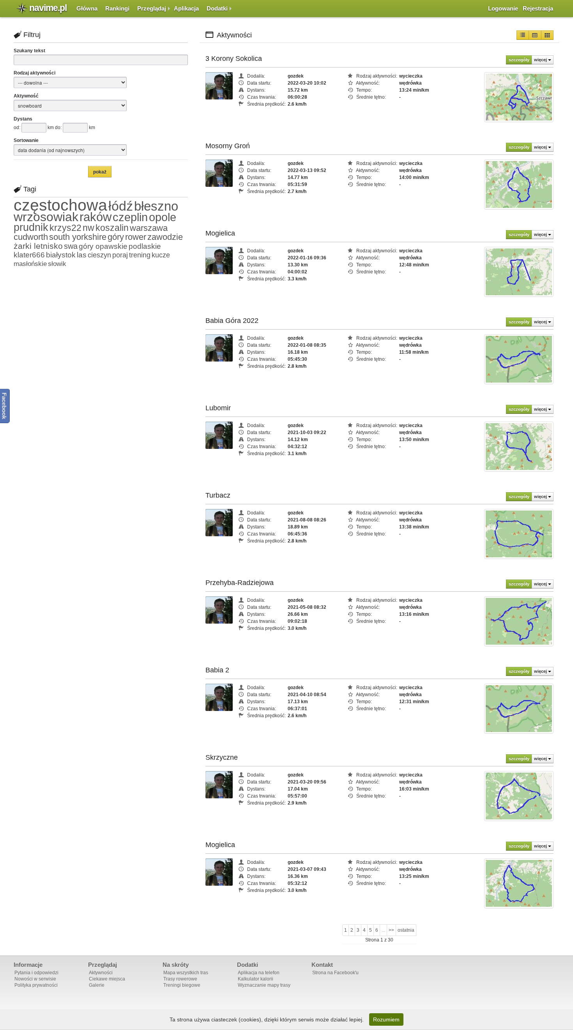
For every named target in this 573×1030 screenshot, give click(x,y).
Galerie (96, 985)
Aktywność (26, 96)
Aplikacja (186, 8)
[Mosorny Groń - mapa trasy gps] (519, 184)
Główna (86, 8)
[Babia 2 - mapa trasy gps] (519, 708)
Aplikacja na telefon (258, 972)
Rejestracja (538, 8)
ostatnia (406, 930)
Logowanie (503, 8)
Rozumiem (386, 1019)
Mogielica (220, 233)
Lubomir (218, 408)
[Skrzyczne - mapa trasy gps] (519, 795)
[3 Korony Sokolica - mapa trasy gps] (519, 96)
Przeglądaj (151, 8)
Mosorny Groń (227, 146)
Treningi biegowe (181, 985)
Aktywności (101, 972)
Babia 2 (217, 670)
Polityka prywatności (36, 985)
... (383, 930)
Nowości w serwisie (35, 979)
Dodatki (217, 8)
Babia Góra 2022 (231, 320)
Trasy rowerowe (180, 979)
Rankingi (117, 8)
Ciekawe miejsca (107, 979)
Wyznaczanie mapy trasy (264, 985)
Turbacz (217, 495)
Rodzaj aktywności (34, 73)
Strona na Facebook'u (335, 972)
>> (391, 930)
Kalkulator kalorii (255, 979)
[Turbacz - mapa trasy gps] (519, 533)
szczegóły (519, 59)
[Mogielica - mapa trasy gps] (519, 271)
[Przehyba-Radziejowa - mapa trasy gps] (519, 621)
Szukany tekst (29, 50)
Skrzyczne (221, 757)
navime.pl (48, 8)
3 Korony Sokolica (233, 58)
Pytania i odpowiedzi (36, 972)
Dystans (23, 119)
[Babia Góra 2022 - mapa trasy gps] (519, 359)
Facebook (4, 406)
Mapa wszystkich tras (185, 972)
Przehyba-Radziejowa (239, 583)
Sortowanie (26, 140)
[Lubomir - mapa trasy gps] (519, 446)
